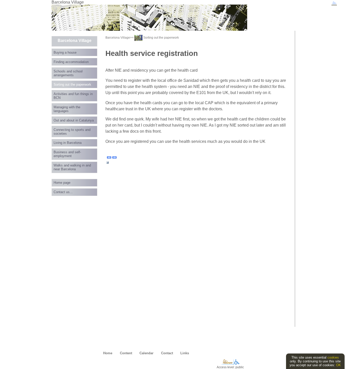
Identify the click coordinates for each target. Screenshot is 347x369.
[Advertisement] (67, 274)
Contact (167, 353)
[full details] (107, 164)
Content (126, 353)
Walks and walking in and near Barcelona (72, 167)
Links (184, 353)
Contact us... (63, 192)
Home (107, 353)
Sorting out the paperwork (72, 84)
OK (338, 365)
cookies (333, 357)
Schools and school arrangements (68, 73)
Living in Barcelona (68, 143)
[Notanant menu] (227, 363)
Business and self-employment (67, 154)
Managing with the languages (67, 109)
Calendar (146, 353)
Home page (62, 182)
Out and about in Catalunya (74, 120)
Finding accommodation (71, 62)
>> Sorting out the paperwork (154, 37)
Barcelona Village (74, 40)
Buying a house (65, 52)
